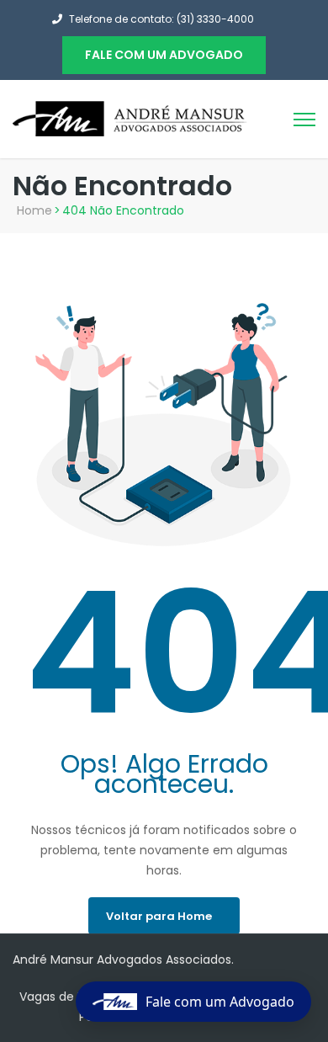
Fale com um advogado (164, 54)
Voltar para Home (159, 916)
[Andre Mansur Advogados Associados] (130, 117)
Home (34, 210)
